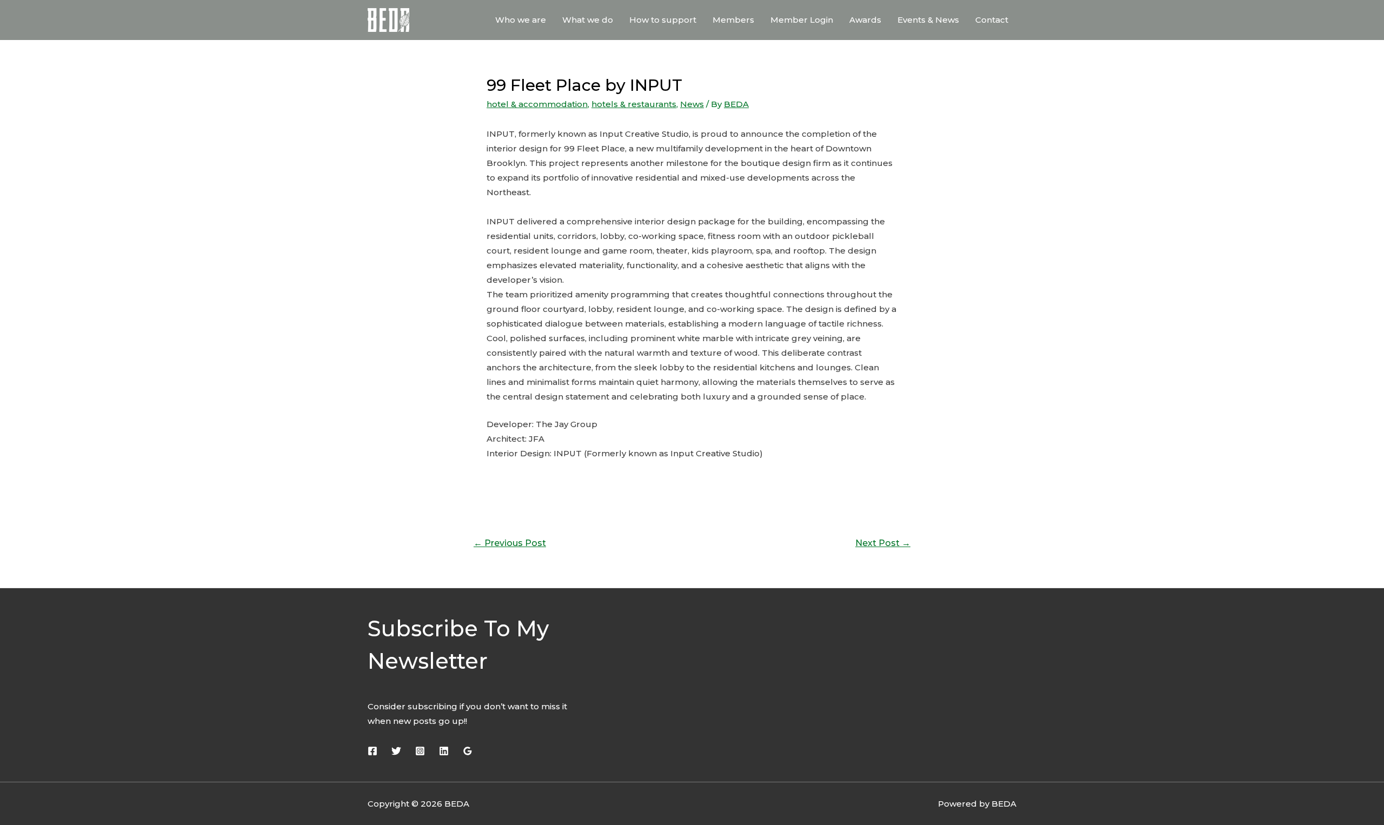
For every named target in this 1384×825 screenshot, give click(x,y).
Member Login (801, 20)
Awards (865, 20)
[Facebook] (372, 751)
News (692, 104)
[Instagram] (420, 751)
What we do (587, 20)
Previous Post (510, 543)
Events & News (928, 20)
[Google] (468, 751)
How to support (662, 20)
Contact (991, 20)
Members (733, 20)
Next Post (882, 543)
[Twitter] (396, 751)
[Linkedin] (444, 751)
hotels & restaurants (633, 104)
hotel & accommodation (537, 104)
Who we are (520, 20)
